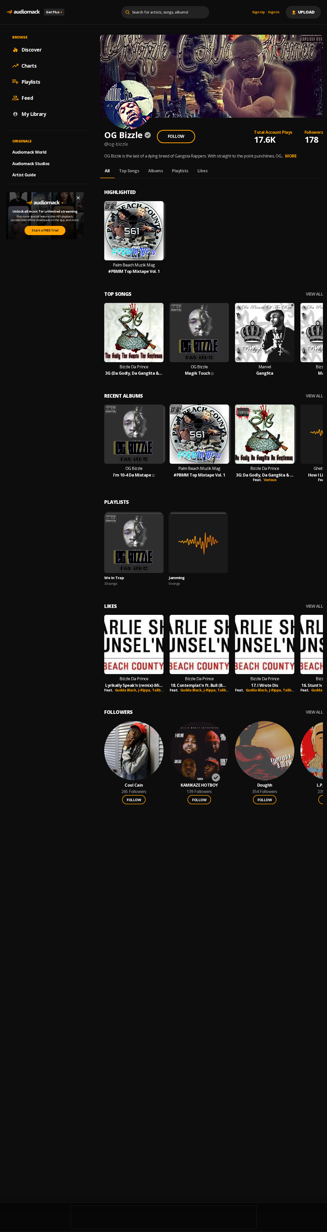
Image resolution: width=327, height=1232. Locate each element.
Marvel (265, 367)
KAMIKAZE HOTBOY (199, 785)
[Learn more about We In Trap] (134, 543)
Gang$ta (264, 373)
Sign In (273, 12)
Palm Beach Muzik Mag (134, 265)
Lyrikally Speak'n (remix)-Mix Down (133, 685)
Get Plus (54, 12)
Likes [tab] (202, 171)
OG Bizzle (199, 367)
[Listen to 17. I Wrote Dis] (264, 644)
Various (270, 479)
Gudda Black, (126, 690)
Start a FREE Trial (45, 230)
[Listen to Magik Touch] (199, 332)
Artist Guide (24, 175)
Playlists (30, 81)
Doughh (264, 785)
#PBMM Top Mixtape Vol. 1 (134, 271)
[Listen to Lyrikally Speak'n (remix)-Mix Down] (134, 644)
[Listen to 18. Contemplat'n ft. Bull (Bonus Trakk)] (199, 644)
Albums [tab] (155, 171)
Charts (29, 65)
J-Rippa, (145, 690)
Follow (176, 136)
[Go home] (23, 12)
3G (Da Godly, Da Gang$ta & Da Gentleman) (133, 373)
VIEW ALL (314, 294)
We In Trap (114, 577)
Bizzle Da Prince (134, 367)
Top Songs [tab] (129, 171)
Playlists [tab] (180, 171)
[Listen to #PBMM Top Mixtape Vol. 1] (134, 230)
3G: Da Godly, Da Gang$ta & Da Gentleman (264, 475)
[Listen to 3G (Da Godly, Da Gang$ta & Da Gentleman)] (134, 332)
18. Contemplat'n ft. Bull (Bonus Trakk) (199, 685)
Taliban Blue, (163, 690)
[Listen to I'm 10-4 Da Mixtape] (134, 434)
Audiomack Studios (31, 163)
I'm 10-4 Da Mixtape (132, 475)
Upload (306, 12)
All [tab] (107, 171)
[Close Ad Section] (78, 197)
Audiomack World (29, 152)
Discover (31, 49)
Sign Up (258, 12)
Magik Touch (197, 373)
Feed (27, 97)
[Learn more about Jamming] (198, 543)
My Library (33, 114)
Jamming (177, 577)
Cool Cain (134, 785)
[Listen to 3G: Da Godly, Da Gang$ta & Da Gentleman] (264, 434)
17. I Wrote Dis (264, 685)
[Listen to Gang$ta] (264, 332)
